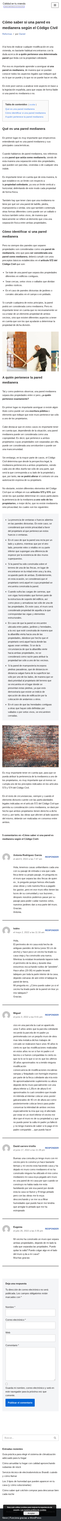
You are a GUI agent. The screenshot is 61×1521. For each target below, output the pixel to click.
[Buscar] (55, 1438)
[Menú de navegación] (55, 5)
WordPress (35, 1517)
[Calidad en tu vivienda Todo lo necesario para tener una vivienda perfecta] (14, 5)
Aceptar (31, 1513)
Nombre (10, 1307)
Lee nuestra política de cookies (33, 1510)
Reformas (7, 34)
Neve (5, 1517)
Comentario (12, 1345)
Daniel (22, 34)
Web (7, 1332)
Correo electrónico (15, 1319)
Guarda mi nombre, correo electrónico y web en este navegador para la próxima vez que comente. (29, 1392)
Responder (52, 857)
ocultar (32, 105)
